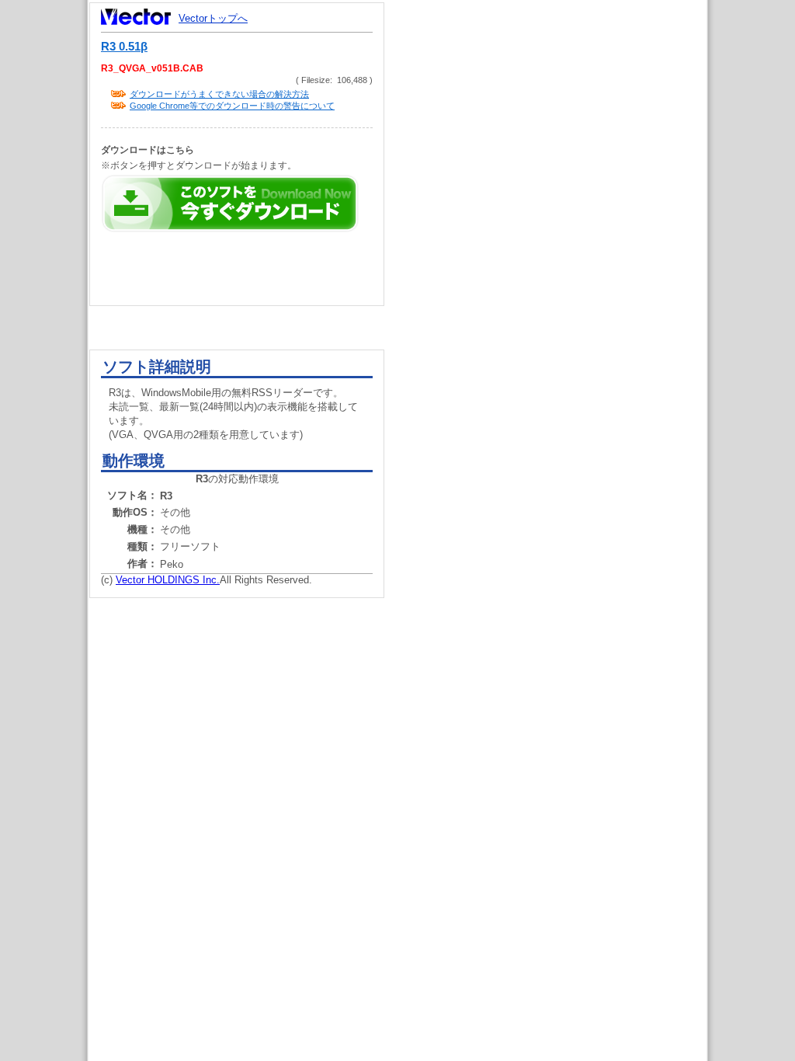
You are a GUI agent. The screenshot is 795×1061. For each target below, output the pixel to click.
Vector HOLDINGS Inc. (168, 580)
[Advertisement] (559, 295)
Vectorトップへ (213, 18)
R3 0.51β (124, 46)
